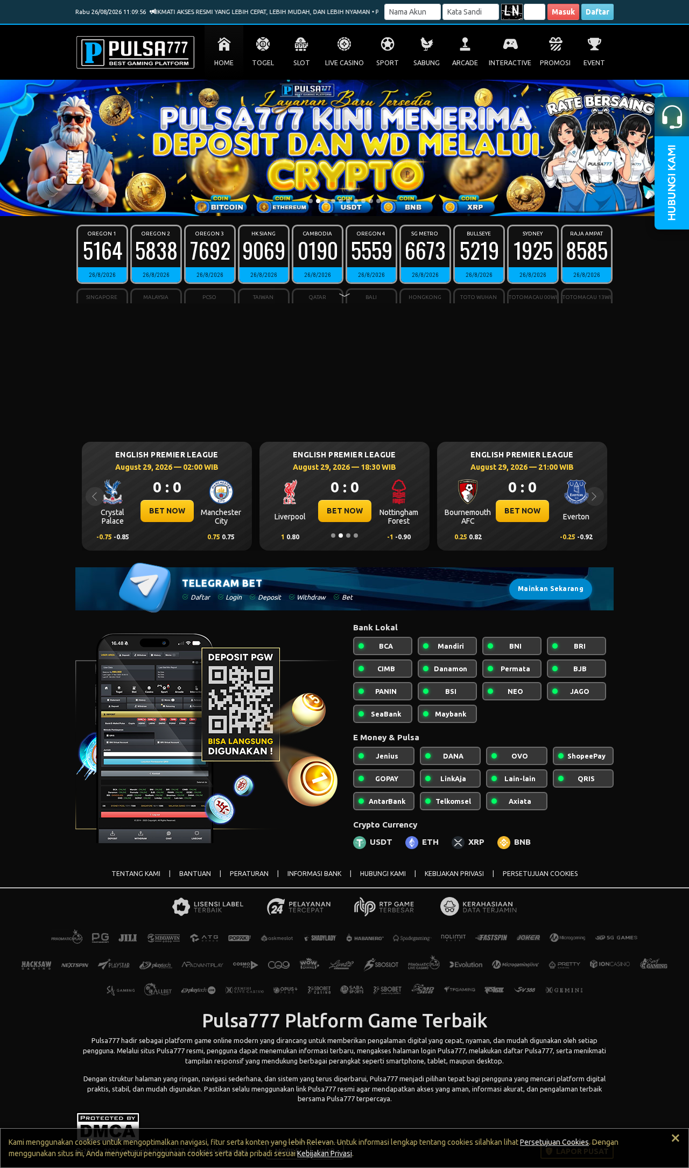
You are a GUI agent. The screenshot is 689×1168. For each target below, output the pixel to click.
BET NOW (251, 510)
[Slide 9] (371, 200)
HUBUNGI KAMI (383, 873)
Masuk (563, 12)
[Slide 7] (356, 200)
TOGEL (263, 62)
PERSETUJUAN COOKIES (540, 873)
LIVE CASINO (344, 62)
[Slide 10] (378, 200)
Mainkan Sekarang (550, 588)
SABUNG (426, 62)
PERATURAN (249, 873)
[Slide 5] (341, 200)
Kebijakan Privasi (324, 1153)
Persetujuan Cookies (554, 1142)
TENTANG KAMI (135, 873)
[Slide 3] (326, 200)
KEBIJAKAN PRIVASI (454, 873)
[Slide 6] (348, 200)
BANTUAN (195, 873)
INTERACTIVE (510, 62)
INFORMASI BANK (314, 873)
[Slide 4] (333, 200)
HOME (224, 62)
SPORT (387, 62)
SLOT (301, 62)
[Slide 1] (310, 200)
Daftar (597, 12)
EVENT (594, 62)
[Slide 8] (363, 200)
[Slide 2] (318, 200)
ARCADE (465, 62)
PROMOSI (555, 62)
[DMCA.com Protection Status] (107, 1126)
